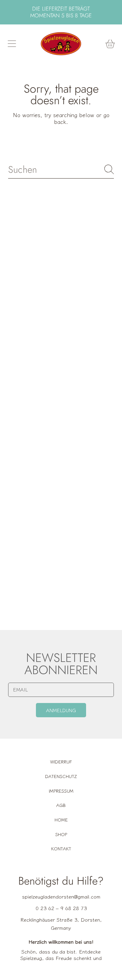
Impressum (61, 791)
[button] (11, 43)
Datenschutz (61, 776)
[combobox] (61, 170)
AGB (61, 805)
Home (61, 819)
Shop (61, 834)
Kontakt (61, 848)
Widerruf (61, 761)
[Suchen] (109, 169)
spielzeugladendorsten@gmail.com (61, 896)
